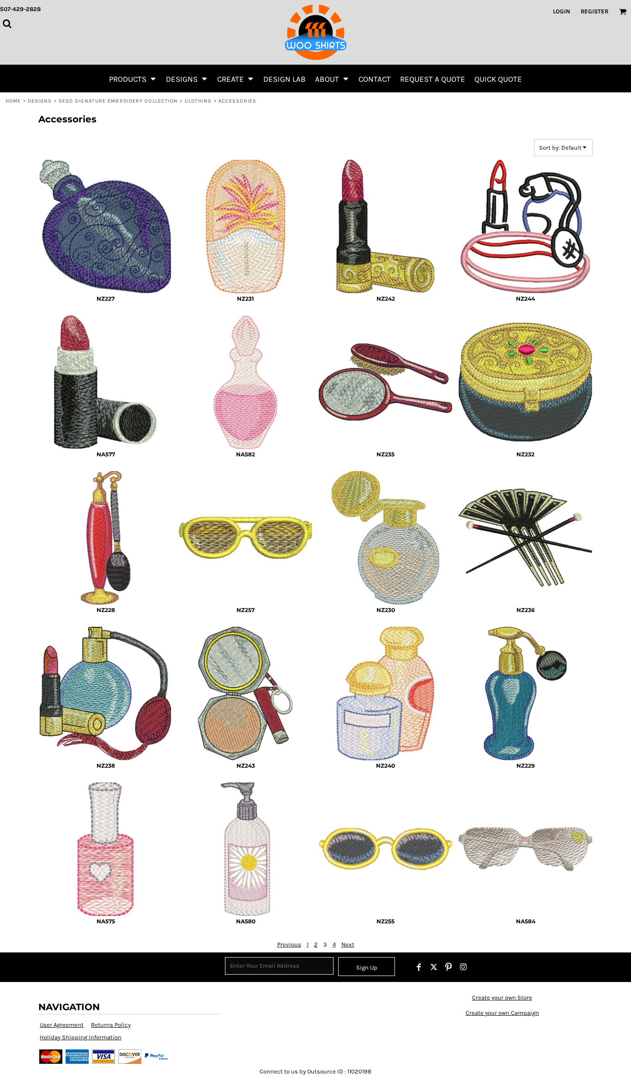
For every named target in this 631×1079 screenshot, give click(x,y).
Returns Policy (111, 1024)
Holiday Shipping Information (80, 1037)
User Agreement (62, 1024)
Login (561, 11)
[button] (132, 78)
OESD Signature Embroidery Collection (118, 101)
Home (13, 101)
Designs (40, 101)
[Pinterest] (448, 967)
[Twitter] (433, 967)
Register (594, 11)
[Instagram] (463, 967)
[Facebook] (419, 967)
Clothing (198, 101)
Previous (289, 944)
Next (347, 944)
